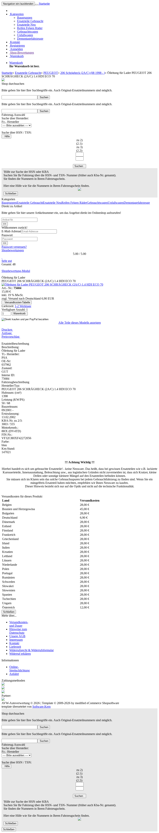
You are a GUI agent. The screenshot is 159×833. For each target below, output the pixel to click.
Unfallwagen (25, 35)
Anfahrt (14, 674)
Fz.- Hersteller (10, 121)
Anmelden (16, 49)
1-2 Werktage (23, 306)
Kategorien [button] (16, 14)
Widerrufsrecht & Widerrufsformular (31, 650)
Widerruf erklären (20, 653)
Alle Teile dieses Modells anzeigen (79, 322)
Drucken (7, 329)
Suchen (43, 97)
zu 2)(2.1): (79, 141)
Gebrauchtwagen (27, 31)
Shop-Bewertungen (21, 52)
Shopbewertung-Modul (16, 271)
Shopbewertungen (13, 250)
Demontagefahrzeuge (30, 38)
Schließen (10, 193)
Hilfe (6, 136)
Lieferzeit (15, 646)
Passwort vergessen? (14, 246)
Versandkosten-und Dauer (18, 624)
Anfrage (7, 333)
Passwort (7, 235)
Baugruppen (24, 17)
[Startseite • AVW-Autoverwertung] (3, 80)
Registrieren (17, 45)
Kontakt (14, 42)
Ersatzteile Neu (26, 24)
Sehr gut (7, 260)
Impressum (16, 639)
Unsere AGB (17, 636)
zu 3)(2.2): (79, 148)
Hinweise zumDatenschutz (18, 631)
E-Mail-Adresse (11, 231)
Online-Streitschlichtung (19, 668)
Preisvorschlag (11, 336)
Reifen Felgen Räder (29, 28)
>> (4, 223)
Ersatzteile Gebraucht (30, 21)
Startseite (44, 3)
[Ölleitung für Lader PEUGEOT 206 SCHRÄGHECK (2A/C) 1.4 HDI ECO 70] (52, 284)
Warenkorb (16, 56)
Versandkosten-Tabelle (16, 302)
